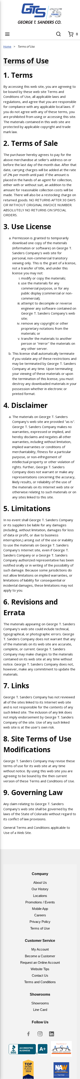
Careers (40, 915)
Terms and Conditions (40, 982)
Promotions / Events (40, 902)
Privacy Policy (40, 922)
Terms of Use (40, 928)
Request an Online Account (40, 962)
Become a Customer (40, 956)
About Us (40, 882)
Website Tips (40, 969)
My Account (40, 949)
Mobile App (40, 909)
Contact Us (40, 975)
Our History (40, 889)
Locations (40, 896)
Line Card (40, 1010)
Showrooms (40, 1003)
